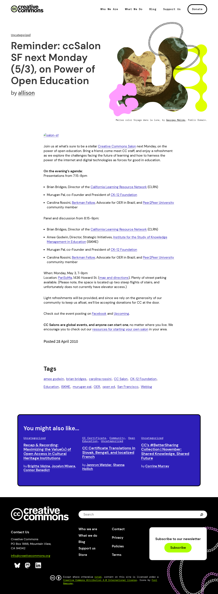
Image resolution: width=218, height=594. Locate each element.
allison (26, 93)
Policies (118, 546)
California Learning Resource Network (119, 187)
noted (98, 576)
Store (83, 555)
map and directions (114, 278)
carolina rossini (100, 379)
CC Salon (121, 379)
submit (202, 514)
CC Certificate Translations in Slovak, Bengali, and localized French (108, 452)
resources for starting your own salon (120, 329)
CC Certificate (94, 438)
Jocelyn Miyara (63, 466)
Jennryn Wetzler (99, 465)
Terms (116, 555)
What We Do (134, 9)
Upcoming (121, 313)
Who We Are (109, 9)
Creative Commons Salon (117, 146)
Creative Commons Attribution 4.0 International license (100, 580)
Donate (197, 9)
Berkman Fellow (83, 202)
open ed (109, 387)
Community (117, 438)
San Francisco (127, 387)
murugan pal (82, 387)
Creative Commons (27, 9)
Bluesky (17, 565)
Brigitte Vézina (39, 466)
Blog (152, 9)
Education (51, 387)
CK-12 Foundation (124, 195)
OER (97, 387)
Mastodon (28, 565)
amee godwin (54, 379)
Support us (87, 548)
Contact (118, 529)
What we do (88, 535)
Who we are (88, 529)
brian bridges (76, 379)
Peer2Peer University (158, 202)
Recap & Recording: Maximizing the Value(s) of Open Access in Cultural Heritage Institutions (47, 452)
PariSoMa (65, 278)
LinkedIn (38, 565)
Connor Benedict (37, 470)
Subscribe (178, 548)
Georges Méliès (175, 120)
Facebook (99, 313)
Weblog (146, 387)
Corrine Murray (157, 466)
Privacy (117, 537)
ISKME (65, 387)
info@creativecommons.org (30, 556)
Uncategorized (21, 35)
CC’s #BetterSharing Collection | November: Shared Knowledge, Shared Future (165, 452)
